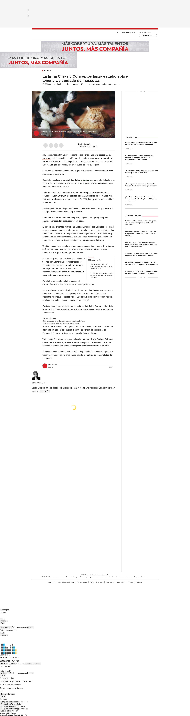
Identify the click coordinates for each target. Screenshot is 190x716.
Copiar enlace (6, 711)
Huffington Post (72, 591)
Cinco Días (99, 591)
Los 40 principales (79, 587)
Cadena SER (112, 587)
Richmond (68, 594)
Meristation (129, 594)
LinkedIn (56, 145)
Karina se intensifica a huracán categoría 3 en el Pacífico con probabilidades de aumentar (141, 223)
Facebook (45, 145)
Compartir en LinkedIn (9, 706)
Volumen (4, 621)
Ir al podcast (20, 664)
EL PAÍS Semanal (115, 591)
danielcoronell (94, 144)
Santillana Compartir (101, 587)
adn (126, 587)
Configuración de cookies (96, 582)
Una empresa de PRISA (50, 590)
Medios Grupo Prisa (50, 595)
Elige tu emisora (147, 35)
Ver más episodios (8, 664)
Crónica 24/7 (5, 655)
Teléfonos (130, 582)
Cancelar (11, 694)
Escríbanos (139, 582)
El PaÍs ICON (99, 594)
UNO (84, 591)
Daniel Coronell (84, 144)
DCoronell (91, 144)
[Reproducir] (36, 133)
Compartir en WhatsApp (10, 709)
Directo (30, 627)
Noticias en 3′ (6, 627)
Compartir (30, 664)
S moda (108, 594)
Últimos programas (19, 627)
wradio (90, 591)
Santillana (89, 587)
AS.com (119, 587)
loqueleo (118, 594)
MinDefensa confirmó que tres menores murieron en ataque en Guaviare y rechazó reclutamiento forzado (141, 244)
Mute (3, 619)
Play (2, 623)
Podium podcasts (89, 594)
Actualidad (47, 70)
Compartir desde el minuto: (13, 715)
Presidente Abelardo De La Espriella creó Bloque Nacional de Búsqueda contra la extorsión (140, 233)
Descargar (4, 713)
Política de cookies (82, 582)
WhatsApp (61, 145)
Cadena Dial (107, 591)
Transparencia (109, 582)
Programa (131, 32)
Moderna (79, 594)
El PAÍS (69, 587)
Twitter (51, 145)
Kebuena (133, 591)
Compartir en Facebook (10, 702)
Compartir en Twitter (8, 704)
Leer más (45, 391)
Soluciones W (120, 582)
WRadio (95, 34)
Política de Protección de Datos (66, 582)
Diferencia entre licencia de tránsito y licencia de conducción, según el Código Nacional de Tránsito (139, 157)
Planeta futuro (125, 591)
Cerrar (3, 675)
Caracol (135, 587)
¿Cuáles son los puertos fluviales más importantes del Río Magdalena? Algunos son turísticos (140, 199)
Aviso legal (51, 582)
